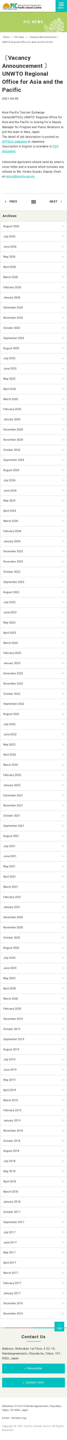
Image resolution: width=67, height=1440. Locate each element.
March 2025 (10, 399)
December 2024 (13, 429)
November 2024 (13, 439)
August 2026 (11, 226)
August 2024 (11, 470)
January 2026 (11, 297)
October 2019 (11, 1029)
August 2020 (11, 947)
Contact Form (35, 1382)
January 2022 (11, 785)
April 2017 (9, 1262)
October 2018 (11, 1140)
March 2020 (10, 998)
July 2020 (9, 957)
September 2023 (13, 582)
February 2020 (12, 1008)
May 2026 (9, 256)
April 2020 (9, 988)
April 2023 (9, 632)
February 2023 (12, 653)
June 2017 (9, 1242)
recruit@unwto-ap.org (20, 176)
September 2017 (13, 1222)
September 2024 (13, 460)
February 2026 (12, 287)
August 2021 (11, 836)
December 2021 (13, 795)
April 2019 (9, 1090)
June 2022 (9, 734)
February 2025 (12, 409)
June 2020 (9, 968)
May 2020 (9, 978)
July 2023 (9, 602)
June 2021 (9, 856)
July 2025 (9, 358)
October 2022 (11, 693)
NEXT (54, 201)
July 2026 (9, 236)
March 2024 (10, 521)
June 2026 (9, 246)
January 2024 (11, 541)
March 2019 (10, 1100)
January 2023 (11, 663)
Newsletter (34, 1368)
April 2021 (9, 876)
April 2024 (9, 510)
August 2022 (11, 714)
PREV (13, 201)
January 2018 (11, 1201)
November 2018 (13, 1130)
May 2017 (9, 1252)
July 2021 (9, 846)
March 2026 (10, 277)
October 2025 (11, 328)
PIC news (19, 37)
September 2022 (13, 703)
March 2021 (10, 886)
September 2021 (13, 825)
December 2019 (13, 1018)
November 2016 (13, 1313)
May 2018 (9, 1171)
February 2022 (12, 775)
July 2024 (9, 480)
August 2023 (11, 592)
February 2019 (12, 1110)
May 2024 (9, 500)
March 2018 (10, 1191)
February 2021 (12, 897)
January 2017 (11, 1293)
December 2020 (13, 917)
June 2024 (9, 490)
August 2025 (11, 348)
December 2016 (13, 1303)
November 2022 (13, 683)
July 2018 (9, 1161)
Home (6, 37)
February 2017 (12, 1283)
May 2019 (9, 1079)
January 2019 (11, 1120)
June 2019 (9, 1069)
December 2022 (13, 673)
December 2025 (13, 307)
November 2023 (13, 561)
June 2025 (9, 368)
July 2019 (9, 1059)
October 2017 (11, 1211)
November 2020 (13, 927)
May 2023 (9, 622)
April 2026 (9, 266)
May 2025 (9, 378)
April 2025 (9, 389)
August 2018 (11, 1150)
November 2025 (13, 317)
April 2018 (9, 1181)
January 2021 (11, 907)
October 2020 (11, 937)
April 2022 (9, 754)
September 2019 (13, 1039)
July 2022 (9, 724)
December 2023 (13, 551)
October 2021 (11, 815)
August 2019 (11, 1049)
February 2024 (12, 531)
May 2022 (9, 744)
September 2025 (13, 338)
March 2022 (10, 764)
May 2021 (9, 866)
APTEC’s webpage (14, 141)
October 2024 (11, 450)
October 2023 (11, 571)
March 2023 (10, 643)
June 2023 (9, 612)
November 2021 (13, 805)
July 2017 (9, 1232)
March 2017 (10, 1272)
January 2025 (11, 419)
